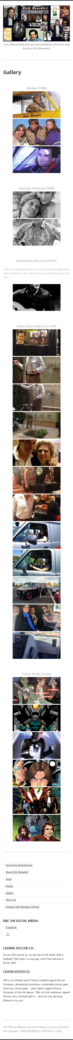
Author (9, 886)
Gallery (10, 893)
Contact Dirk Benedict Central (22, 907)
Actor (9, 879)
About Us (11, 900)
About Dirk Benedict (17, 872)
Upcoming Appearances (19, 865)
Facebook (11, 927)
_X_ (8, 934)
